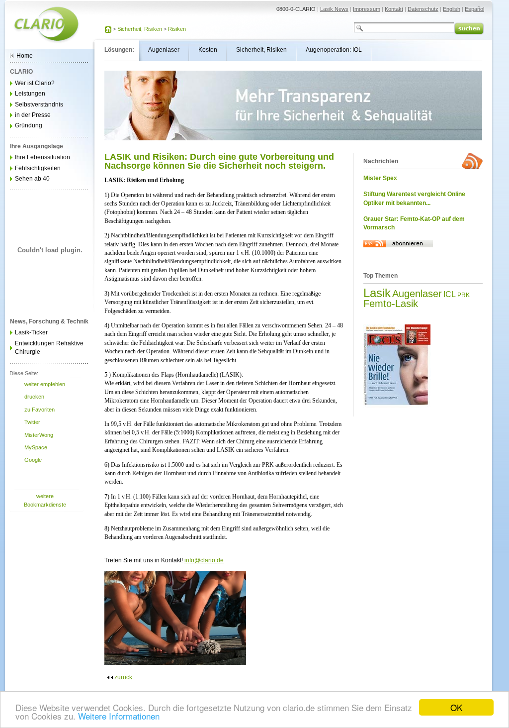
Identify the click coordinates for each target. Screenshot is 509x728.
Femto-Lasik (390, 303)
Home (24, 55)
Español (474, 9)
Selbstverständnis (39, 104)
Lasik (377, 293)
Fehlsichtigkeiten (38, 168)
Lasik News (334, 9)
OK (456, 707)
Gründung (28, 125)
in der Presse (33, 114)
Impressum (366, 9)
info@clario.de (204, 560)
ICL (449, 294)
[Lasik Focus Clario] (396, 405)
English (451, 9)
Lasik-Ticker (31, 332)
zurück (123, 677)
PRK (463, 295)
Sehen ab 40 (32, 178)
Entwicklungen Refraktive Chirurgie (49, 347)
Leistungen (30, 93)
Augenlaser (417, 293)
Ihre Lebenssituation (42, 157)
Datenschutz (423, 9)
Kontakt (394, 9)
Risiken (177, 29)
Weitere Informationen (119, 716)
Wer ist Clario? (35, 83)
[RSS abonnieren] (398, 255)
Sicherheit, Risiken (139, 29)
